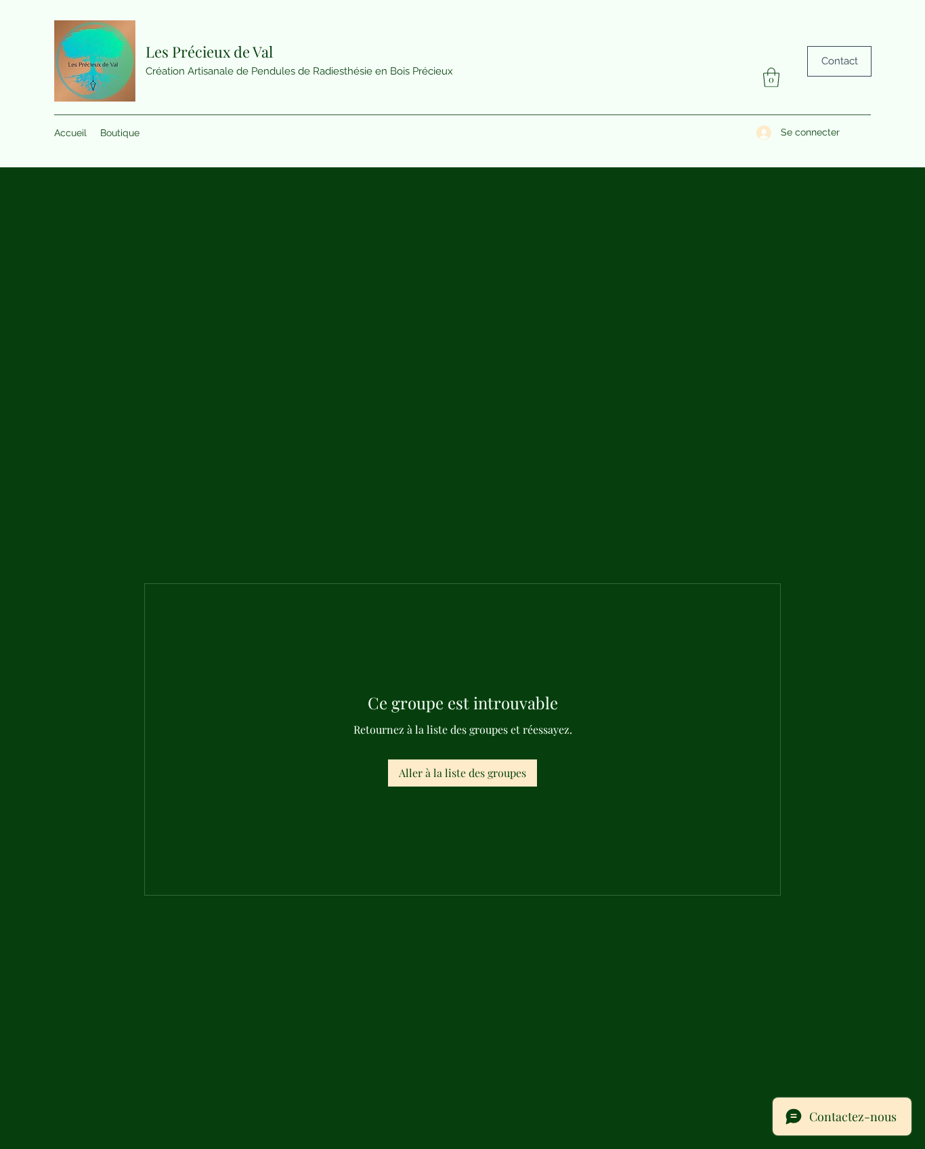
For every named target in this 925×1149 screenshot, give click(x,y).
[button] (771, 77)
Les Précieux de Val (209, 51)
